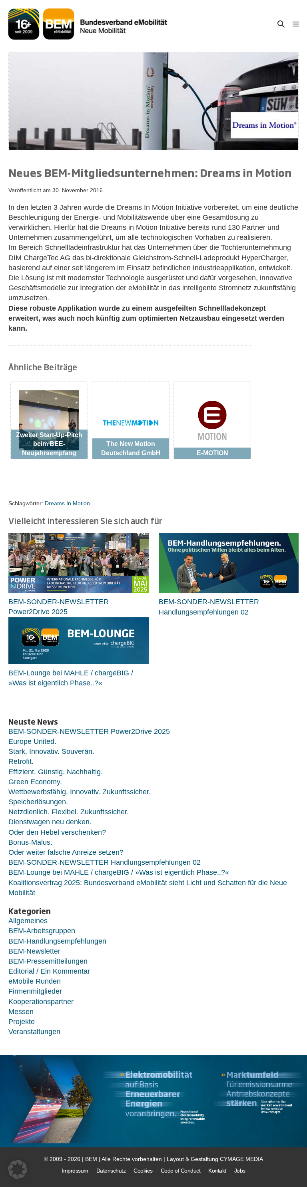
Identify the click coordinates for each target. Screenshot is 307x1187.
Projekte (21, 1022)
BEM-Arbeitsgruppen (41, 931)
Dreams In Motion (67, 503)
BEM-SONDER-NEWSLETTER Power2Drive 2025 (89, 731)
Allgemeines (28, 921)
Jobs (239, 1170)
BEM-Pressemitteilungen (48, 961)
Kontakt (217, 1170)
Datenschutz (111, 1170)
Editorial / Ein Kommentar (49, 971)
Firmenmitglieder (35, 991)
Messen (21, 1012)
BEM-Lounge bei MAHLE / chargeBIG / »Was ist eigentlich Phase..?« (118, 872)
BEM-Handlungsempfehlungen (57, 941)
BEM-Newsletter (34, 951)
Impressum (75, 1170)
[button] (281, 24)
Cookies (143, 1170)
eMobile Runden (34, 981)
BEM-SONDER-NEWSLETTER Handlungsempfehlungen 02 (104, 862)
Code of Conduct (181, 1170)
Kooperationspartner (41, 1002)
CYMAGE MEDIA (241, 1159)
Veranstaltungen (34, 1032)
